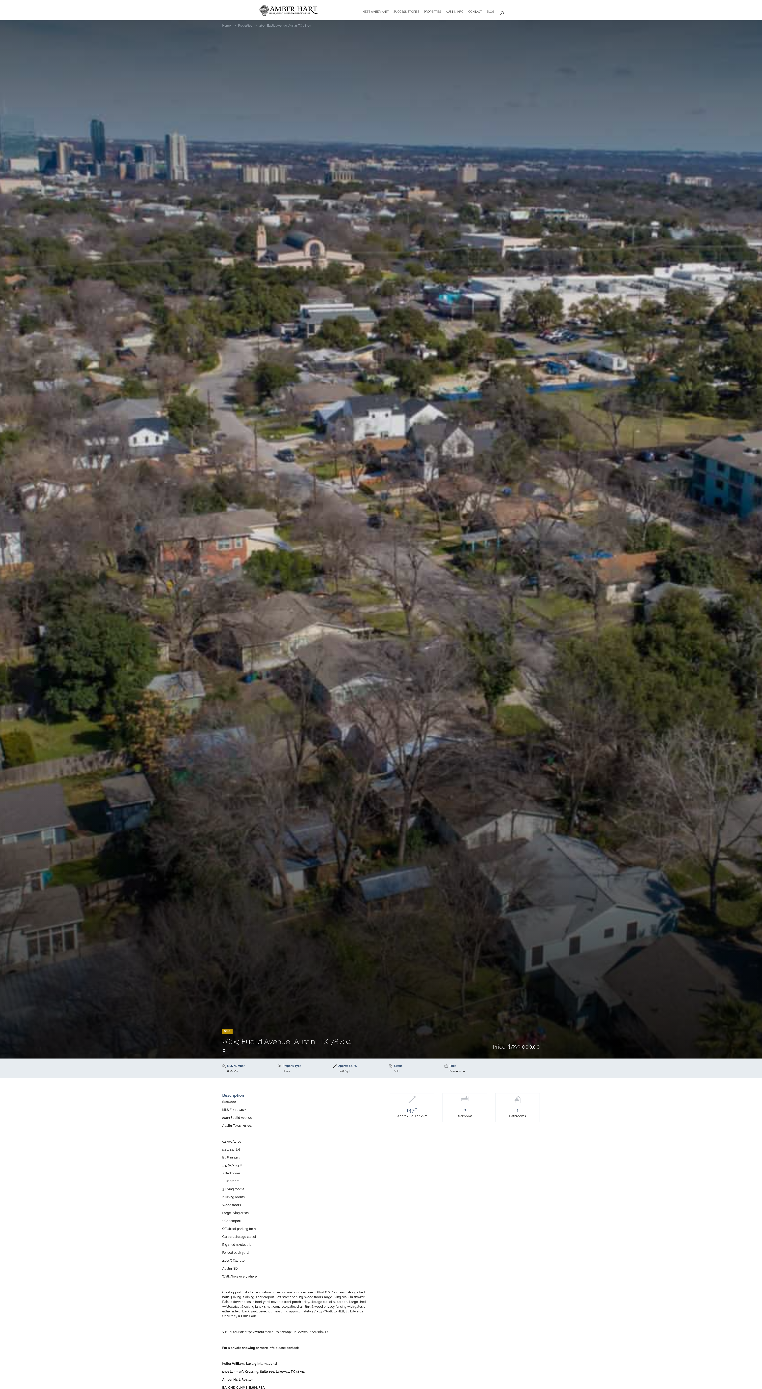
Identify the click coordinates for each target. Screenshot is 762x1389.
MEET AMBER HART (376, 11)
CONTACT (475, 11)
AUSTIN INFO (455, 11)
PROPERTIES (432, 11)
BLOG (490, 11)
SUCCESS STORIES (406, 11)
